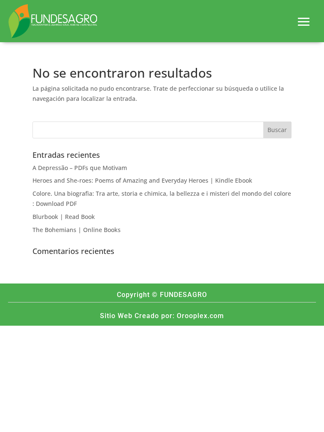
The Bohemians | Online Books (76, 230)
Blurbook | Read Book (63, 217)
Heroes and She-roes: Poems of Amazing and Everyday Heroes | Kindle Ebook (142, 180)
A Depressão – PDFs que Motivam (79, 168)
